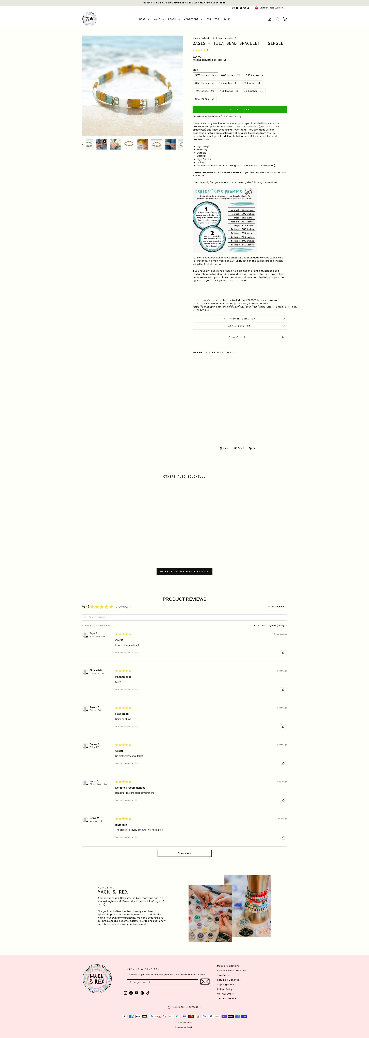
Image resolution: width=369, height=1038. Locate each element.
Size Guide (223, 975)
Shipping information (240, 319)
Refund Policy (224, 989)
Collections (206, 38)
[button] (130, 606)
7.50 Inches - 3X (229, 91)
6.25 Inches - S (254, 75)
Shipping (197, 60)
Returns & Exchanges (229, 979)
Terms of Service (226, 998)
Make (158, 19)
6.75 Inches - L (227, 83)
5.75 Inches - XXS (205, 75)
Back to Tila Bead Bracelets (186, 571)
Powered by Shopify (184, 1027)
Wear (143, 19)
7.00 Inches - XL (251, 83)
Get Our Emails (225, 993)
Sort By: (260, 626)
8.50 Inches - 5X (204, 99)
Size (195, 70)
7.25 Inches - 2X (204, 91)
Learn (173, 19)
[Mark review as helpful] (283, 652)
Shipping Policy (225, 984)
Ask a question (239, 326)
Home (196, 38)
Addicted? (192, 19)
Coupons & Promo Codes (231, 970)
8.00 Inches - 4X (253, 91)
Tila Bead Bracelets (224, 38)
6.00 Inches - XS (230, 75)
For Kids (212, 19)
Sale (226, 19)
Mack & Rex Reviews (228, 965)
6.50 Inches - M (204, 83)
